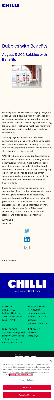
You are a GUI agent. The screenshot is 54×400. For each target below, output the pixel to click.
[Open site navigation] (50, 5)
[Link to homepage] (10, 5)
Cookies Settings (27, 380)
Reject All (27, 387)
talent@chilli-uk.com (12, 342)
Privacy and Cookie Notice (21, 375)
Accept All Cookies (27, 395)
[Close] (51, 361)
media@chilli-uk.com (38, 323)
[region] (27, 378)
